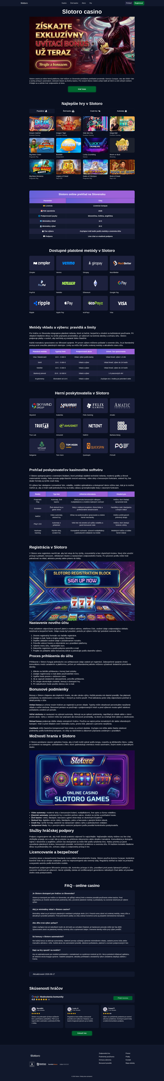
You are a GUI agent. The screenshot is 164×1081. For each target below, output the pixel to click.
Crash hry (93, 111)
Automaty (120, 111)
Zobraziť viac (82, 1033)
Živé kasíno (67, 111)
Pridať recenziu (123, 998)
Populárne (40, 111)
